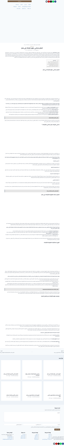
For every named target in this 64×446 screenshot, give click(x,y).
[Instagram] (51, 1)
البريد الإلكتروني (38, 424)
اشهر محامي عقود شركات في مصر (54, 374)
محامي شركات (32, 46)
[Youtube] (49, 1)
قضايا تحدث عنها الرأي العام (26, 6)
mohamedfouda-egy (55, 375)
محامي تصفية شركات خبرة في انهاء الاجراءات (32, 374)
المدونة (19, 6)
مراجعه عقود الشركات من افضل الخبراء (52, 66)
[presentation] (53, 366)
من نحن (25, 4)
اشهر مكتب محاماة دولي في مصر (59, 351)
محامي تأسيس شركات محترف (12, 395)
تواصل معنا (18, 8)
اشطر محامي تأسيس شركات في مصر (11, 374)
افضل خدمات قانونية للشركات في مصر (52, 64)
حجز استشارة (24, 8)
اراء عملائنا (29, 8)
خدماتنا (22, 4)
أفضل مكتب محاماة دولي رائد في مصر (54, 395)
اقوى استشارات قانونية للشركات (53, 65)
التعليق (58, 412)
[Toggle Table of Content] (58, 60)
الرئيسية (29, 4)
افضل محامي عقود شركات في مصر (53, 61)
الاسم (58, 424)
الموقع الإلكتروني (19, 424)
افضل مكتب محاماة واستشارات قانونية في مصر (7, 351)
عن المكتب (17, 4)
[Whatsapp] (53, 1)
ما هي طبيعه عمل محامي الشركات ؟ (53, 63)
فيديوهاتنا (15, 6)
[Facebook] (55, 1)
